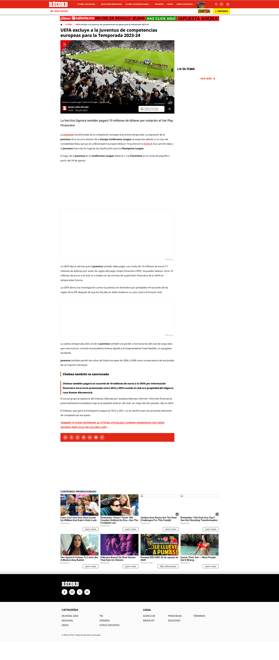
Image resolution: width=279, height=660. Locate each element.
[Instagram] (72, 592)
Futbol (69, 24)
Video (170, 4)
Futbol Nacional (86, 4)
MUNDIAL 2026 (70, 615)
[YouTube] (87, 592)
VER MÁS (206, 78)
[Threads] (83, 437)
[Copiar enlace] (102, 437)
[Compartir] (169, 109)
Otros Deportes (185, 4)
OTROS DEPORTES (109, 625)
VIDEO (65, 625)
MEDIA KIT (148, 620)
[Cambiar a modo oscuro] (221, 4)
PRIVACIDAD (175, 615)
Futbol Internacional (137, 4)
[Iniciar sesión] (228, 4)
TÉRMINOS (199, 615)
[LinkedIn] (89, 437)
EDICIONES (174, 620)
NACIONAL (67, 620)
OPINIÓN (104, 620)
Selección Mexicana (111, 4)
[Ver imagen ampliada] (117, 72)
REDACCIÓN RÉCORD (78, 107)
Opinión (159, 4)
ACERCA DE (149, 615)
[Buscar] (215, 4)
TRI (101, 615)
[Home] (61, 25)
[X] (77, 437)
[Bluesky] (96, 437)
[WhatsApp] (65, 437)
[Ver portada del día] (200, 4)
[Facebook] (71, 437)
